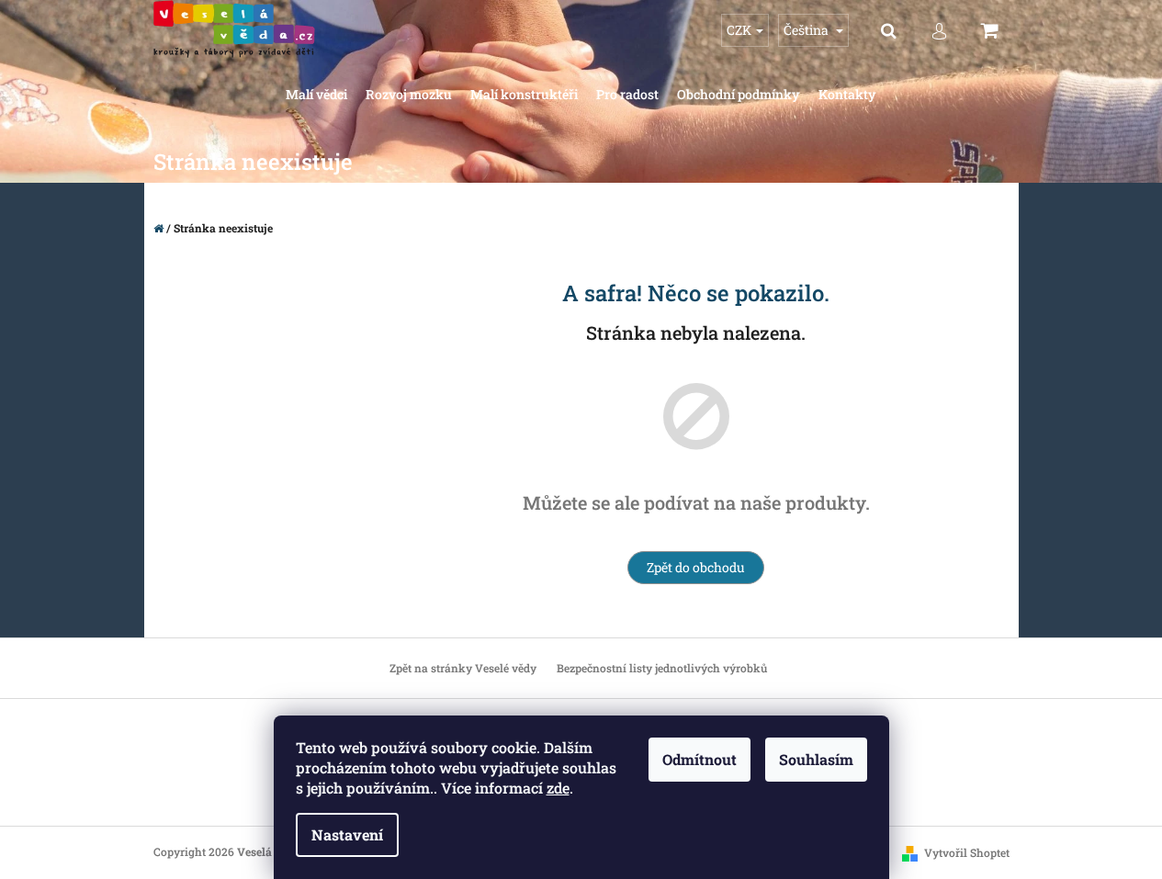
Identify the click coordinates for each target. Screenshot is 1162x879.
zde (558, 787)
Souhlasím (816, 759)
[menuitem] (316, 95)
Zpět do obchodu (696, 567)
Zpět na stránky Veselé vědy (462, 667)
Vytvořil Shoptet (967, 852)
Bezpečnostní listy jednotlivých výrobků (662, 667)
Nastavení (347, 834)
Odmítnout (699, 759)
